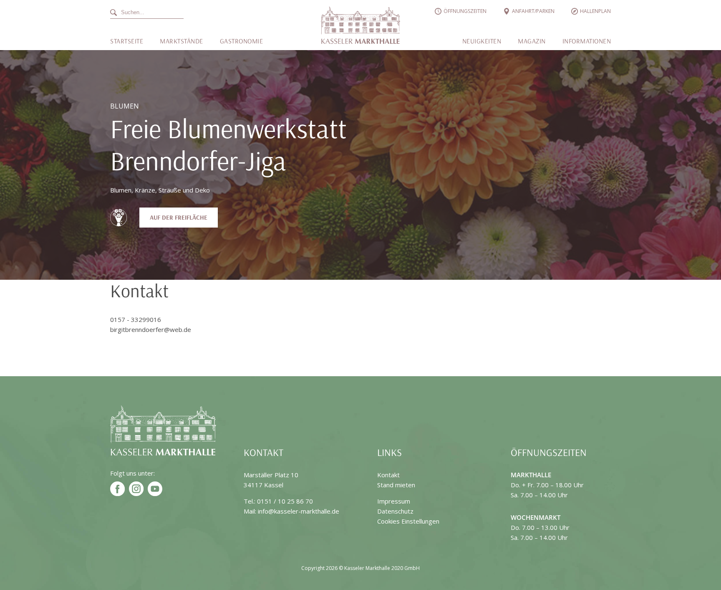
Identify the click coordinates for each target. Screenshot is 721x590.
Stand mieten (396, 485)
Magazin (532, 41)
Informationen (586, 41)
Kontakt (388, 475)
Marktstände (181, 41)
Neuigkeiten (482, 41)
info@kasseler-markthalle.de (298, 511)
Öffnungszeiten (465, 11)
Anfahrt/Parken (533, 11)
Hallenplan (595, 11)
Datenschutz (395, 511)
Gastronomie (241, 41)
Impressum (393, 501)
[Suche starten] (196, 13)
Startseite (126, 41)
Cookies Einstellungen (408, 521)
